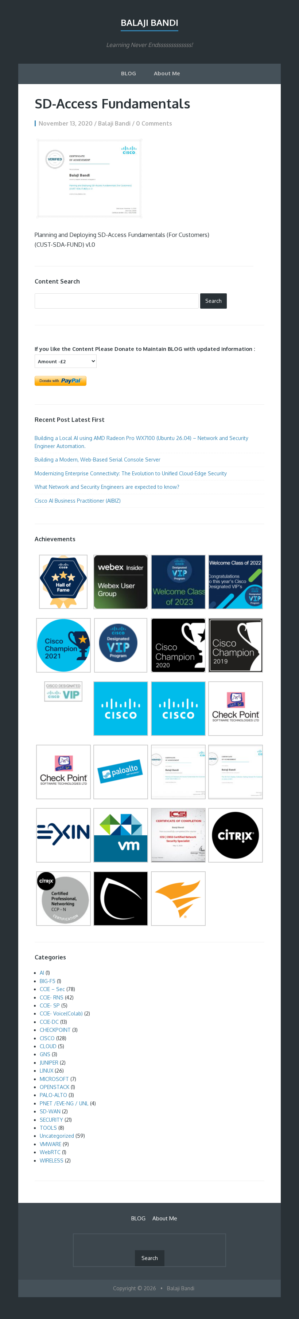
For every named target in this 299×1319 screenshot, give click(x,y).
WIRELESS (51, 1160)
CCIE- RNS (51, 997)
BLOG (128, 73)
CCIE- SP (50, 1005)
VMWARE (50, 1144)
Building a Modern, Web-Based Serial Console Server (97, 459)
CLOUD (48, 1046)
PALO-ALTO (53, 1095)
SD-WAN (50, 1111)
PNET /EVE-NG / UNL (64, 1103)
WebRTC (50, 1152)
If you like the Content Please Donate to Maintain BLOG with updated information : (145, 348)
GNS (45, 1054)
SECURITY (51, 1120)
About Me (167, 73)
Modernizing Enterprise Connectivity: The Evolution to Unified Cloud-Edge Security (131, 473)
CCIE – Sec (52, 989)
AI (42, 973)
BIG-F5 (47, 981)
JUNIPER (49, 1062)
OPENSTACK (54, 1087)
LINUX (46, 1071)
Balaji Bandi (149, 22)
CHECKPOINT (55, 1030)
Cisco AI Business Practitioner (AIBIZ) (78, 501)
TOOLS (48, 1128)
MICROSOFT (54, 1079)
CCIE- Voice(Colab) (61, 1013)
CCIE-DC (49, 1022)
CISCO (47, 1038)
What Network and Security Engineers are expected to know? (107, 487)
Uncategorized (57, 1136)
